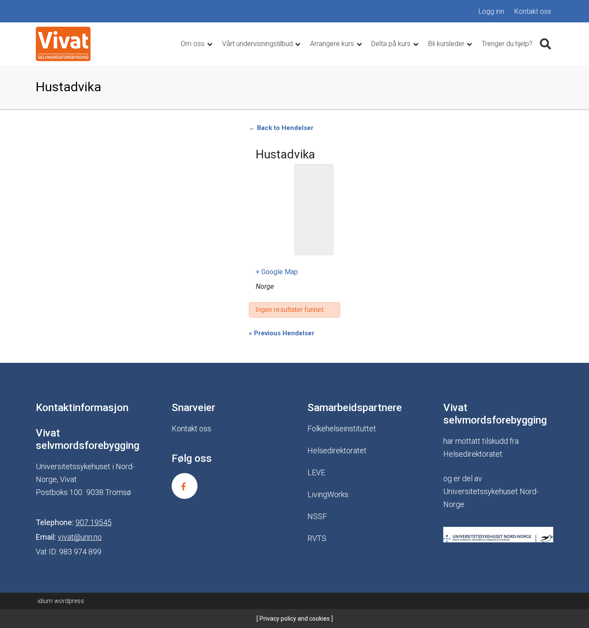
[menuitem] (491, 11)
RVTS (316, 538)
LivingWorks (327, 494)
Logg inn (491, 11)
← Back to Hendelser (281, 128)
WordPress (61, 600)
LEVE (316, 472)
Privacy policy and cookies (294, 618)
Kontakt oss (532, 11)
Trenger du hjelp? (507, 44)
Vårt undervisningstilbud (258, 44)
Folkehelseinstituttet (341, 428)
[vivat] (63, 44)
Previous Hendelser (281, 333)
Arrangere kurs (333, 44)
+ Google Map (277, 272)
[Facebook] (184, 486)
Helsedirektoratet (337, 450)
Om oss (193, 44)
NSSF (317, 516)
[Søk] (545, 43)
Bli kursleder (447, 44)
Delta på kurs (391, 44)
